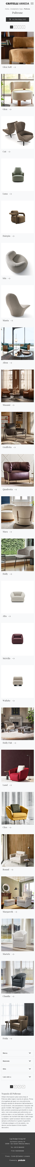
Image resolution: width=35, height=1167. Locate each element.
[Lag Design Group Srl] (17, 3)
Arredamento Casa (16, 9)
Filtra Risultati (19, 19)
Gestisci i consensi (24, 1156)
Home (7, 9)
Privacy (7, 1156)
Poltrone (27, 9)
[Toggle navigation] (32, 4)
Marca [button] (5, 1053)
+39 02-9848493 (19, 1147)
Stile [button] (4, 1069)
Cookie (13, 1156)
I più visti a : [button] (7, 1077)
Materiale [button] (6, 1061)
